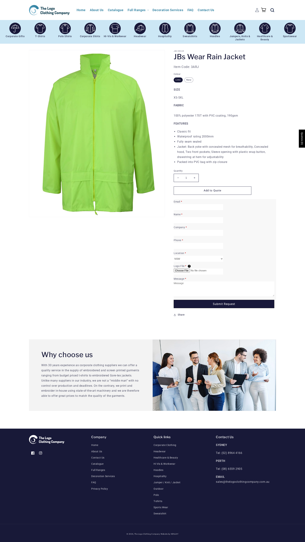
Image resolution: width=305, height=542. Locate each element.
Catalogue (97, 463)
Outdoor (158, 488)
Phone (178, 240)
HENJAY (174, 534)
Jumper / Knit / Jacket (167, 482)
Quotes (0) (302, 138)
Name (178, 214)
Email (178, 201)
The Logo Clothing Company (147, 534)
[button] (137, 10)
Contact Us (97, 457)
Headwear (160, 451)
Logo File (182, 266)
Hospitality (160, 476)
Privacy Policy (99, 488)
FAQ (93, 482)
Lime (178, 80)
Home (94, 445)
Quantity (178, 170)
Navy (188, 80)
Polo (156, 495)
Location (180, 253)
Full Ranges (98, 470)
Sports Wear (161, 507)
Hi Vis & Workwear (164, 463)
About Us (96, 451)
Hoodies (158, 470)
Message (180, 278)
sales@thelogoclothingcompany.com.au (243, 481)
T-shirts (158, 501)
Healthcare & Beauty (166, 457)
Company (180, 227)
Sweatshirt (160, 513)
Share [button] (181, 314)
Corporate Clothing (165, 445)
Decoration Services (103, 476)
